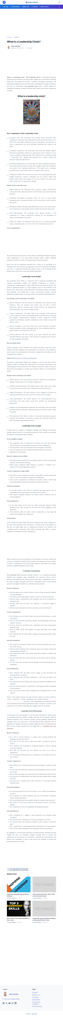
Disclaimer (37, 999)
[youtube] (9, 1003)
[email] (26, 869)
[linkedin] (15, 1003)
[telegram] (20, 869)
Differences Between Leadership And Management (24, 358)
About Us (36, 995)
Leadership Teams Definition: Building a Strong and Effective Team (43, 919)
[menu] (4, 2)
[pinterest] (23, 869)
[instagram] (12, 1003)
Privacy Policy (38, 1006)
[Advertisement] (31, 22)
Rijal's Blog (34, 1013)
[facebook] (11, 869)
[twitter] (14, 869)
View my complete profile (11, 999)
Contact (36, 997)
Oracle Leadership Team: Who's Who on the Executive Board (43, 895)
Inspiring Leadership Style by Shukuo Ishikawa (18, 895)
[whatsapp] (17, 869)
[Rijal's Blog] (31, 2)
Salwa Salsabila (13, 994)
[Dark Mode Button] (59, 2)
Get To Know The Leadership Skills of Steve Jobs (18, 919)
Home (35, 992)
